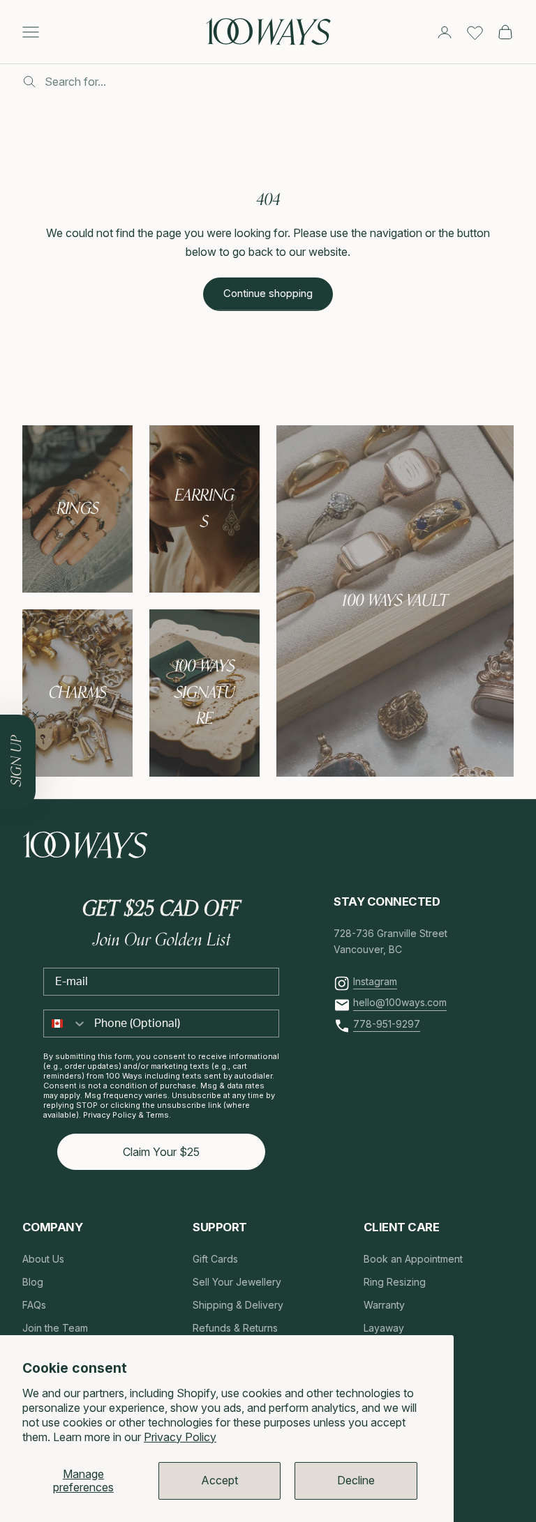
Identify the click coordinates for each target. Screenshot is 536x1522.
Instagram (375, 981)
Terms (157, 1115)
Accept (219, 1480)
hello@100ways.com (400, 1002)
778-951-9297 (386, 1024)
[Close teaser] (36, 715)
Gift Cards (215, 1259)
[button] (18, 761)
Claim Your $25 (161, 1152)
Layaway (384, 1328)
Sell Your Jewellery (237, 1282)
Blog (32, 1282)
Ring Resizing (395, 1282)
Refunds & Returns (235, 1328)
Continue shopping (268, 293)
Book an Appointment (413, 1259)
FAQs (34, 1305)
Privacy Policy (180, 1437)
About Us (43, 1259)
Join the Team (55, 1328)
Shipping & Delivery (238, 1305)
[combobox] (65, 1023)
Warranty (384, 1305)
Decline (356, 1480)
